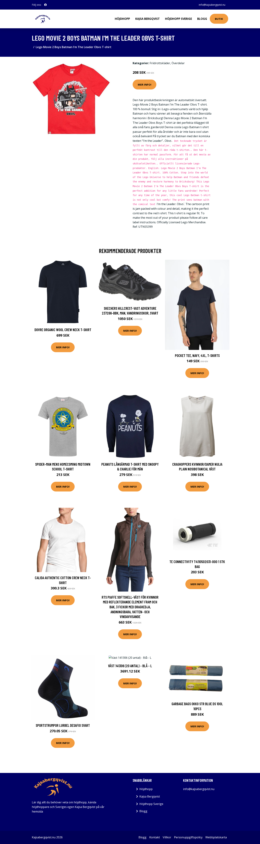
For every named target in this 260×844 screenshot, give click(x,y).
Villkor (167, 837)
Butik (219, 19)
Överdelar (178, 63)
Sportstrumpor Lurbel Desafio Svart (63, 725)
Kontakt (154, 837)
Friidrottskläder (160, 63)
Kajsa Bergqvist (147, 19)
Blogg (202, 19)
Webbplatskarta (216, 837)
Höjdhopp (122, 19)
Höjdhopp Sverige (178, 19)
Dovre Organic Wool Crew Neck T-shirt (62, 329)
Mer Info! (144, 84)
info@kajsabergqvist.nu (212, 4)
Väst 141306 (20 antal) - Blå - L (130, 665)
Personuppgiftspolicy (188, 837)
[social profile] (45, 4)
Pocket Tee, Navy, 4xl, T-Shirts (197, 355)
